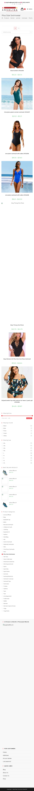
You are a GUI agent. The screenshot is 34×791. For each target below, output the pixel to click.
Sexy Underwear (7, 559)
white (5, 435)
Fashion (5, 534)
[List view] (18, 28)
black (4, 425)
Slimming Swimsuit (8, 564)
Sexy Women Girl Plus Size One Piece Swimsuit (17, 359)
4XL (4, 448)
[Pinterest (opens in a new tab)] (16, 4)
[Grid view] (15, 28)
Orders (5, 752)
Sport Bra (5, 569)
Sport (4, 566)
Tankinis (5, 588)
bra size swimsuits (8, 524)
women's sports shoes (9, 606)
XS (4, 463)
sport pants (6, 571)
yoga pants (6, 611)
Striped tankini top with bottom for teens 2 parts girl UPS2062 (17, 401)
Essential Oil (6, 532)
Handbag (5, 537)
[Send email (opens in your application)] (22, 4)
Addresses (6, 755)
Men (4, 546)
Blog (4, 769)
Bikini (4, 522)
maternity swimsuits (8, 544)
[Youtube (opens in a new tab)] (20, 4)
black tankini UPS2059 (17, 70)
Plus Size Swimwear (9, 554)
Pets (4, 551)
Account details (7, 758)
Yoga (4, 608)
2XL (4, 443)
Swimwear (6, 583)
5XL (4, 450)
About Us (5, 772)
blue (4, 428)
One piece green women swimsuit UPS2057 (17, 112)
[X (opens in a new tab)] (12, 4)
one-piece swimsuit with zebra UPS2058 (17, 195)
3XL (4, 445)
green (5, 433)
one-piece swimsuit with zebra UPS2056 (17, 153)
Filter (29, 418)
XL (4, 460)
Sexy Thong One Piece (17, 325)
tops (4, 591)
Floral (4, 430)
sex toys (5, 556)
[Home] (2, 18)
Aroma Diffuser (7, 514)
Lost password (7, 761)
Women (5, 603)
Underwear (6, 598)
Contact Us (6, 776)
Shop (4, 779)
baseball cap (6, 519)
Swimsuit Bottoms (8, 576)
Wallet (5, 601)
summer (5, 574)
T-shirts (5, 586)
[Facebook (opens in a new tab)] (14, 4)
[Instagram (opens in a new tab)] (18, 4)
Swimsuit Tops (7, 581)
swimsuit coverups (8, 578)
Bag (4, 517)
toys (4, 593)
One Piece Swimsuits (8, 549)
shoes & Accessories (8, 561)
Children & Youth (7, 527)
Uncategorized (7, 596)
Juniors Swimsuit (7, 541)
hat (4, 539)
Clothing (5, 529)
